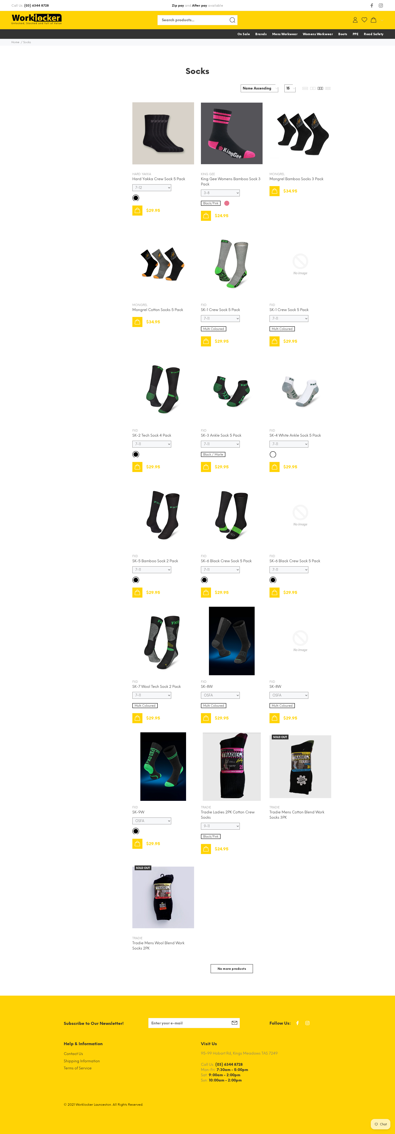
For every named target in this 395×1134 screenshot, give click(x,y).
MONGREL (277, 174)
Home (15, 42)
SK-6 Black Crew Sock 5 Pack (226, 561)
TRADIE (206, 807)
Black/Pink (210, 203)
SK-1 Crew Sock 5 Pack (220, 310)
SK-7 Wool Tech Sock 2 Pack (156, 686)
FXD (204, 305)
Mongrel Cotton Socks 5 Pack (157, 310)
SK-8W (207, 686)
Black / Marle (213, 454)
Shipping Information (82, 1061)
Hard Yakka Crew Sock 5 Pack (158, 179)
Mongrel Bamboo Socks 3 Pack (296, 179)
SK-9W (138, 812)
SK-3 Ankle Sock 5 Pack (221, 435)
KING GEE (208, 174)
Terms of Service (78, 1068)
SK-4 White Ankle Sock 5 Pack (295, 435)
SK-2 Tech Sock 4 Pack (151, 435)
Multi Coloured (213, 329)
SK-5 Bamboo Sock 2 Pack (155, 561)
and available (197, 6)
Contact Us (73, 1054)
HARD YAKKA (141, 174)
